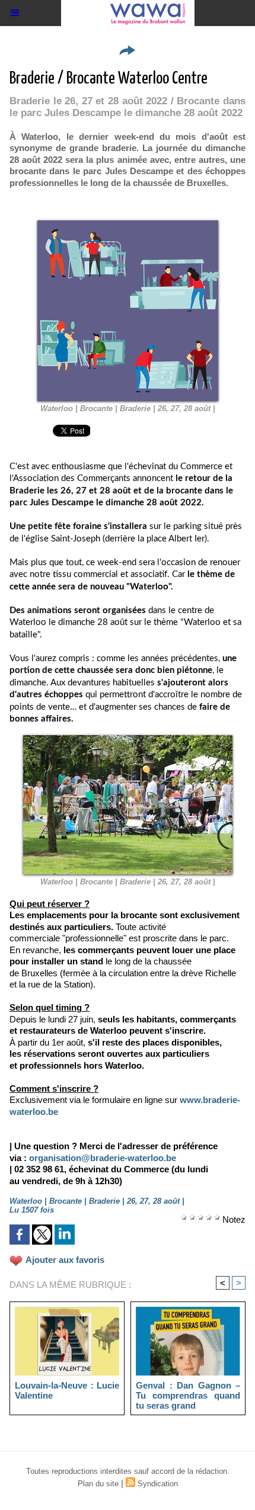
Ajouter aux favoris (65, 1260)
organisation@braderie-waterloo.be (102, 1158)
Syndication (158, 1483)
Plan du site (98, 1483)
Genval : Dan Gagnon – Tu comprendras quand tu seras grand (188, 1395)
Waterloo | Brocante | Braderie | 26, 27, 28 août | (127, 408)
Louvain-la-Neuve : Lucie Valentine (67, 1390)
